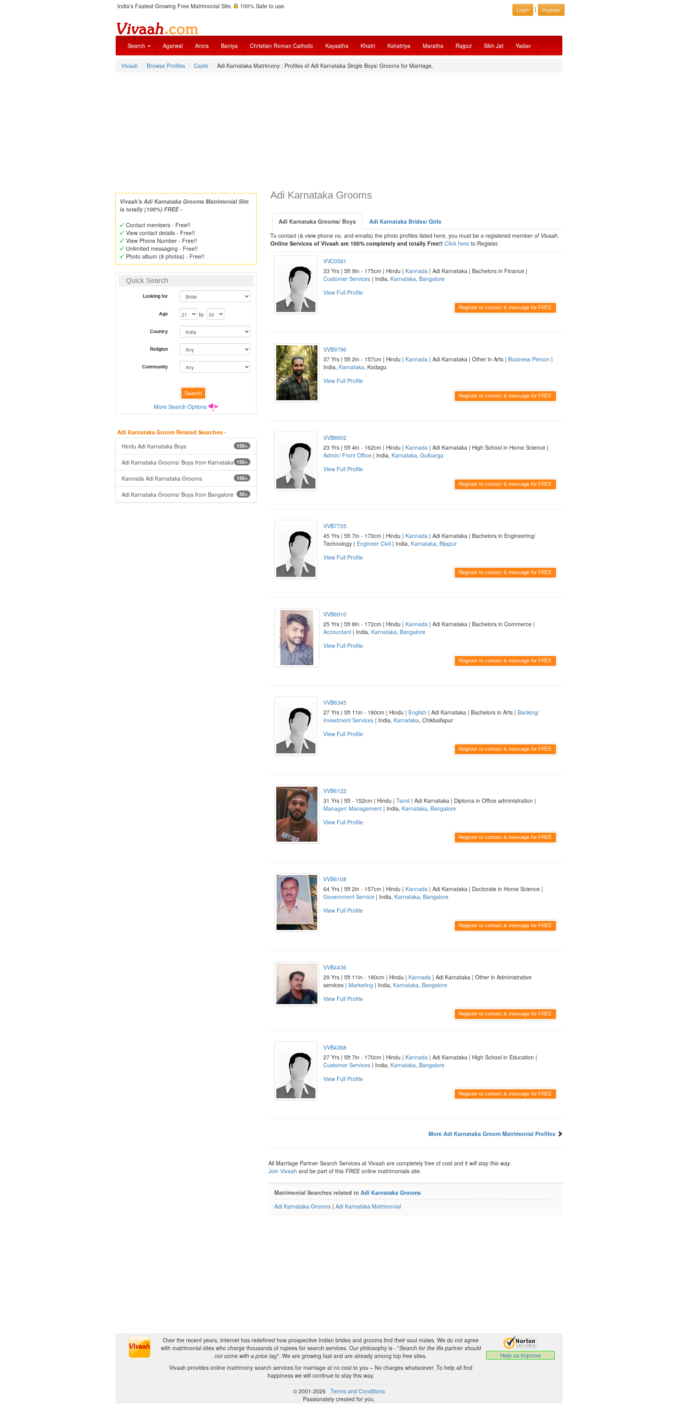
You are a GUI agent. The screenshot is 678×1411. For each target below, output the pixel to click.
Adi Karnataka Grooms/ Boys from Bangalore (185, 494)
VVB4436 (334, 967)
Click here (457, 243)
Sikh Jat (493, 45)
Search (137, 45)
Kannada (416, 271)
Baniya (229, 45)
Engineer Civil (374, 543)
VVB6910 (334, 614)
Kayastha (336, 45)
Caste (201, 65)
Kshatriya (398, 45)
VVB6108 (334, 879)
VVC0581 (334, 261)
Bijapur (448, 543)
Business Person (529, 359)
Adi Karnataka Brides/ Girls (405, 221)
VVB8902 (334, 437)
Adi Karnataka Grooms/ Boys (317, 221)
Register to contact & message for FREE (505, 307)
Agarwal (173, 45)
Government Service (348, 897)
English (417, 712)
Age (163, 313)
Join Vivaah (283, 1171)
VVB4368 (334, 1047)
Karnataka (403, 279)
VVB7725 (334, 526)
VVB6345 (334, 702)
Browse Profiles (166, 65)
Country (159, 331)
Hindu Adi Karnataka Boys (185, 446)
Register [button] (551, 9)
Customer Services (346, 279)
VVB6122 (334, 791)
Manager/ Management (352, 808)
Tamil (403, 800)
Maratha (433, 45)
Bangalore (432, 279)
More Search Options (180, 406)
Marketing (360, 985)
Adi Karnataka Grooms (391, 1192)
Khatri (368, 45)
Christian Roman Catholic (281, 45)
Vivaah (129, 65)
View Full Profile (343, 292)
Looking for (155, 295)
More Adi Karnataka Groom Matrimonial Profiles (492, 1134)
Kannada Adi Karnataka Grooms (185, 478)
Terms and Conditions (357, 1391)
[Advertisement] (339, 130)
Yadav (523, 45)
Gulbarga (431, 455)
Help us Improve (520, 1355)
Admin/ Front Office (347, 455)
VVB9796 (334, 349)
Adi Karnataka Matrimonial (368, 1206)
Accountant (337, 632)
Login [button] (523, 9)
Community (155, 366)
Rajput (464, 45)
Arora (202, 45)
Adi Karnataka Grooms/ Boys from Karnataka (185, 462)
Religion (159, 348)
